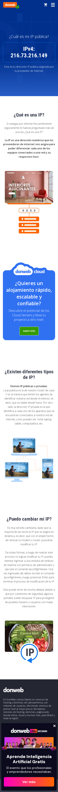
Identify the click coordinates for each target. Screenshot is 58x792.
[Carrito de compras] (45, 4)
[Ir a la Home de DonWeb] (10, 5)
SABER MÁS (29, 330)
